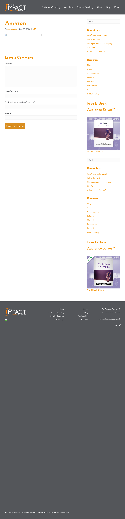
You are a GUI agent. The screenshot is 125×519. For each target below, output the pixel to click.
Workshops (60, 319)
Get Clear (91, 47)
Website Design (43, 512)
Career (89, 69)
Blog (89, 65)
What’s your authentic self (97, 35)
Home (61, 309)
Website (8, 113)
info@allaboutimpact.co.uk (109, 318)
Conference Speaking (56, 312)
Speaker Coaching (57, 316)
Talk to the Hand (93, 39)
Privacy (33, 512)
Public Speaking (93, 93)
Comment (9, 63)
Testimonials (83, 316)
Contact (84, 319)
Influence (90, 77)
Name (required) (11, 91)
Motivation (91, 81)
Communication (93, 73)
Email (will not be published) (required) (20, 102)
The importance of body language (99, 43)
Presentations (92, 85)
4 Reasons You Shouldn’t (96, 51)
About (85, 309)
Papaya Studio (56, 512)
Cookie (26, 512)
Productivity (91, 89)
